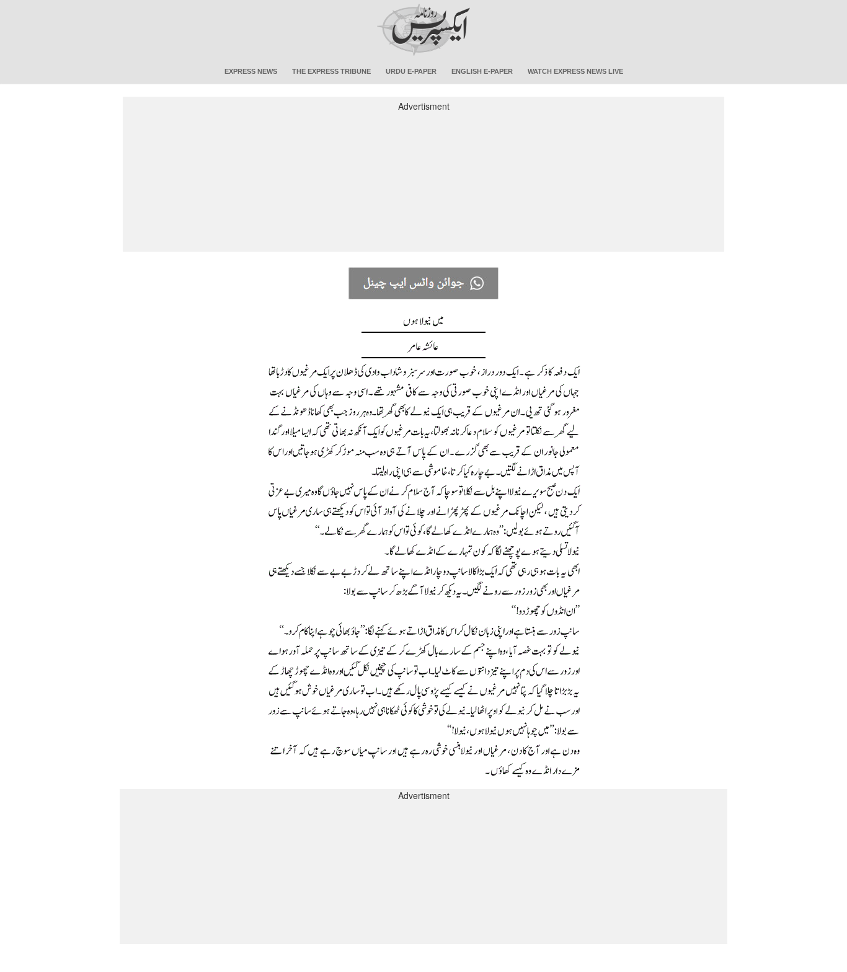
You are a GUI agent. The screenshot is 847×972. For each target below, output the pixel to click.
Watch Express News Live (575, 71)
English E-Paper (482, 71)
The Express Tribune (331, 71)
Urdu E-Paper (411, 71)
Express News (250, 71)
